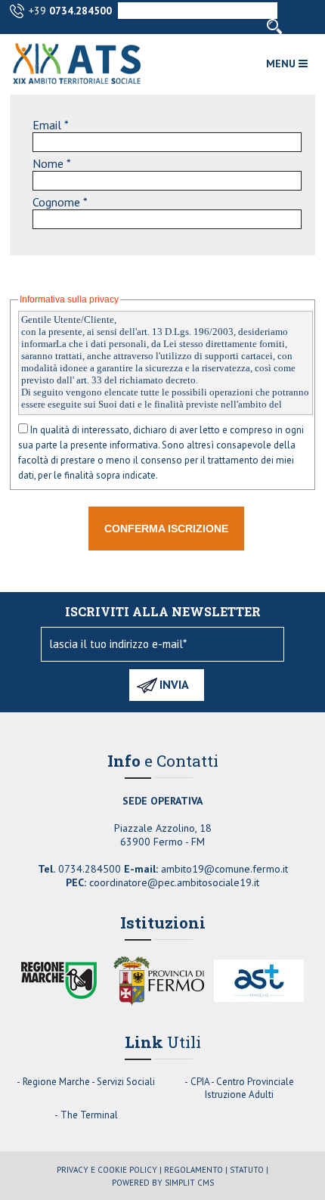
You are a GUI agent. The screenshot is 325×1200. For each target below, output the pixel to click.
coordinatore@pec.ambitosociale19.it (174, 882)
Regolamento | (196, 1169)
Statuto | (249, 1169)
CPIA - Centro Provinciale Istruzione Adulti (242, 1088)
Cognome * (60, 201)
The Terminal (89, 1115)
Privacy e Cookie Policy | (109, 1169)
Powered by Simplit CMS (163, 1182)
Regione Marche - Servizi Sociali (89, 1081)
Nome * (51, 163)
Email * (50, 124)
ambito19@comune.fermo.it (224, 869)
